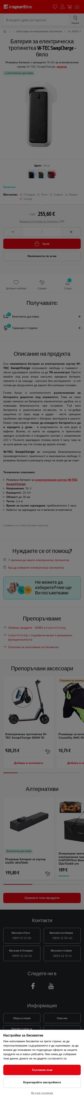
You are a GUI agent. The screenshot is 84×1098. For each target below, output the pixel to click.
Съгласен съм (42, 1070)
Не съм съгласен (42, 1093)
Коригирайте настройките (42, 1082)
